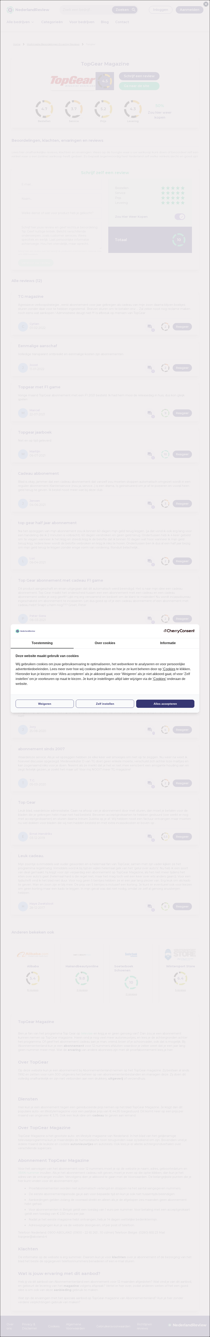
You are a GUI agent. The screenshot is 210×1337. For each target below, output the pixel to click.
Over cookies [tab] (105, 643)
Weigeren (44, 703)
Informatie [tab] (168, 643)
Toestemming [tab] (42, 643)
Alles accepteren (165, 703)
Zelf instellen (105, 703)
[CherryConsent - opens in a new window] (179, 631)
